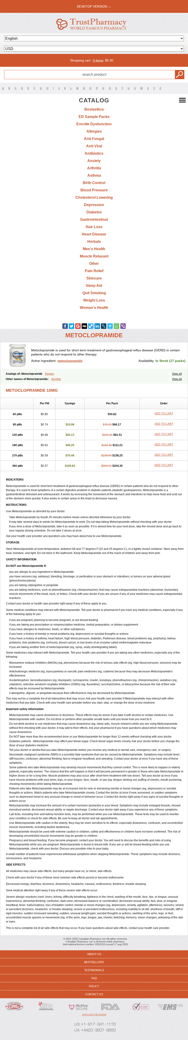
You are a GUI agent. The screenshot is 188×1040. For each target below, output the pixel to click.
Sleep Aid (94, 286)
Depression (94, 205)
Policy (94, 986)
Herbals (94, 241)
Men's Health (94, 249)
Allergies (94, 131)
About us (94, 954)
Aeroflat (56, 379)
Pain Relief (94, 271)
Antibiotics (94, 153)
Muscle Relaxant (94, 256)
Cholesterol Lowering (94, 197)
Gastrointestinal (94, 219)
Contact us (94, 994)
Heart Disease (94, 234)
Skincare (94, 278)
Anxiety (94, 161)
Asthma (94, 175)
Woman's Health (94, 308)
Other (94, 264)
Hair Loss (94, 227)
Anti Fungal (94, 139)
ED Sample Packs (94, 117)
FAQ (94, 978)
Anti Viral (94, 146)
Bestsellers (94, 109)
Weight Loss (94, 300)
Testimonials (94, 970)
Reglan (49, 373)
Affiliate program (94, 1014)
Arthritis (94, 168)
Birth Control (94, 183)
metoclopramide (70, 361)
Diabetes (94, 212)
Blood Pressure (94, 190)
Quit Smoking (94, 293)
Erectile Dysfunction (94, 124)
